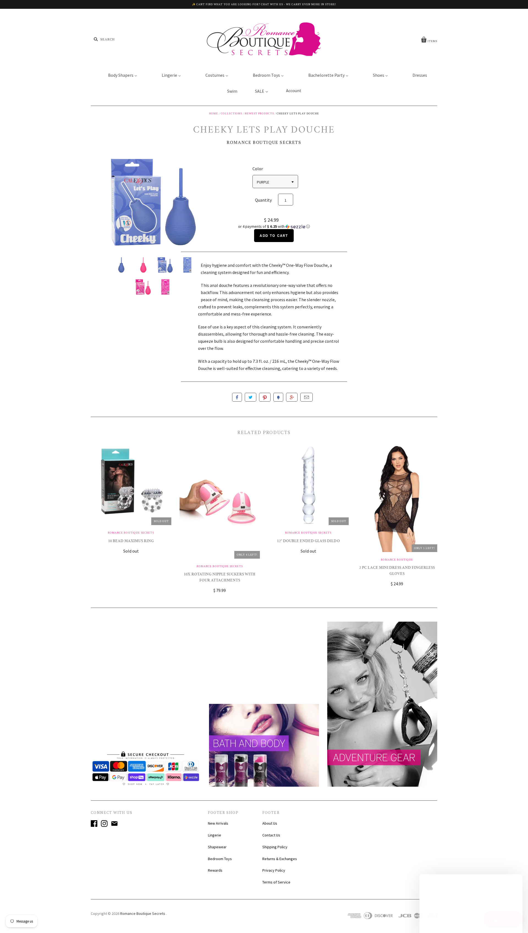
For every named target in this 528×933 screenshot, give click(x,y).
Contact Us (271, 835)
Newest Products (259, 113)
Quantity (263, 200)
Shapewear (217, 846)
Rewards (215, 870)
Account (293, 90)
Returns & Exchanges (279, 858)
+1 (292, 397)
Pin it (265, 397)
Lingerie (214, 835)
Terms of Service (276, 882)
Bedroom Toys (220, 858)
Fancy (278, 397)
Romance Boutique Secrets (264, 142)
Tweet (250, 397)
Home (213, 113)
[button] (274, 226)
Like (237, 397)
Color (257, 168)
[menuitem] (119, 75)
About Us (269, 823)
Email (306, 397)
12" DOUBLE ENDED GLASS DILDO (308, 541)
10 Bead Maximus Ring (131, 541)
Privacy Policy (273, 870)
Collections (231, 113)
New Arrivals (218, 823)
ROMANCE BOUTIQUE (397, 559)
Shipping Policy (274, 846)
